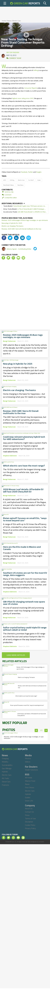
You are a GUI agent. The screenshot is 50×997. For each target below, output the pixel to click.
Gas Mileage (7, 768)
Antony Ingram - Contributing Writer (19, 248)
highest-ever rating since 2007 (23, 98)
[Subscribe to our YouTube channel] (18, 258)
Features (5, 785)
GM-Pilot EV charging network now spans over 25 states (24, 603)
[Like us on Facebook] (3, 258)
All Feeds (28, 777)
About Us (28, 808)
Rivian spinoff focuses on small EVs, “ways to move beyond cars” (25, 519)
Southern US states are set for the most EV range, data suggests (25, 574)
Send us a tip (8, 191)
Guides (27, 797)
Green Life (29, 800)
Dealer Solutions (31, 769)
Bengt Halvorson (9, 341)
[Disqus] (25, 295)
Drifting (12, 180)
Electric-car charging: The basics (12, 225)
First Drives (29, 787)
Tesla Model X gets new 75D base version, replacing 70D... (25, 206)
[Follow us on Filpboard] (23, 258)
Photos (28, 758)
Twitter (30, 171)
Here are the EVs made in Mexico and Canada (22, 548)
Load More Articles (16, 655)
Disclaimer (29, 821)
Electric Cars (16, 20)
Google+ (39, 171)
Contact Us (29, 812)
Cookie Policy (30, 825)
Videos (27, 761)
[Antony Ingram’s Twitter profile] (33, 248)
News (9, 20)
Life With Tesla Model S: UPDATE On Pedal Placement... (25, 211)
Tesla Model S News (8, 185)
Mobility (5, 761)
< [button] (36, 730)
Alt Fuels (5, 778)
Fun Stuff (31, 180)
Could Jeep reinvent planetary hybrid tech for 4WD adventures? (24, 438)
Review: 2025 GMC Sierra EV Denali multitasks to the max (21, 228)
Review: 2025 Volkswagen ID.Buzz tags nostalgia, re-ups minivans (25, 220)
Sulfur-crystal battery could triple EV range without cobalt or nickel (25, 628)
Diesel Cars (6, 781)
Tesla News (20, 185)
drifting (35, 70)
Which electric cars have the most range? (24, 465)
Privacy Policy (30, 828)
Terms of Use (30, 818)
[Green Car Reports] (25, 3)
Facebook (24, 171)
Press (27, 815)
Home (4, 20)
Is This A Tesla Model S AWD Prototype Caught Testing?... (25, 209)
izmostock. (41, 842)
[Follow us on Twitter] (8, 258)
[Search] (45, 3)
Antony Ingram (12, 52)
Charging (5, 758)
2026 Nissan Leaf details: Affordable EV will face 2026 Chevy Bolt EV (23, 490)
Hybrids (5, 771)
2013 (4, 180)
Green (39, 180)
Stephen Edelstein (10, 455)
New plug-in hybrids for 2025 (12, 223)
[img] (4, 238)
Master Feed (30, 781)
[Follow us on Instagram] (13, 258)
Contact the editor (10, 197)
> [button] (46, 730)
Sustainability (7, 765)
